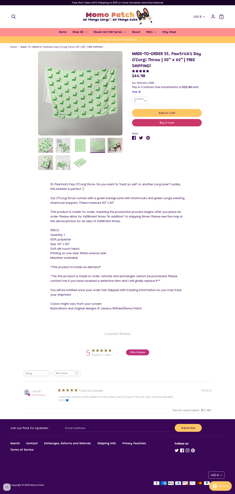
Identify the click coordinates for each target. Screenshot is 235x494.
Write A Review (137, 352)
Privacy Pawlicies (134, 443)
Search (15, 443)
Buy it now (167, 123)
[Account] (213, 16)
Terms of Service (22, 450)
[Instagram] (187, 451)
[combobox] (140, 100)
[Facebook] (182, 451)
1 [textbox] (134, 102)
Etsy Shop (169, 32)
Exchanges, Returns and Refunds (67, 443)
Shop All (78, 32)
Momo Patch (37, 485)
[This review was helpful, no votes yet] (202, 410)
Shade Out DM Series (108, 32)
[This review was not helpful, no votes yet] (208, 410)
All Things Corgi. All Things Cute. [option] (117, 39)
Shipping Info (106, 443)
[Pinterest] (193, 451)
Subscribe (188, 428)
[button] (141, 71)
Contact (32, 443)
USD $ (197, 17)
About (136, 32)
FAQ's (150, 32)
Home (63, 32)
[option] (80, 94)
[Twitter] (177, 451)
